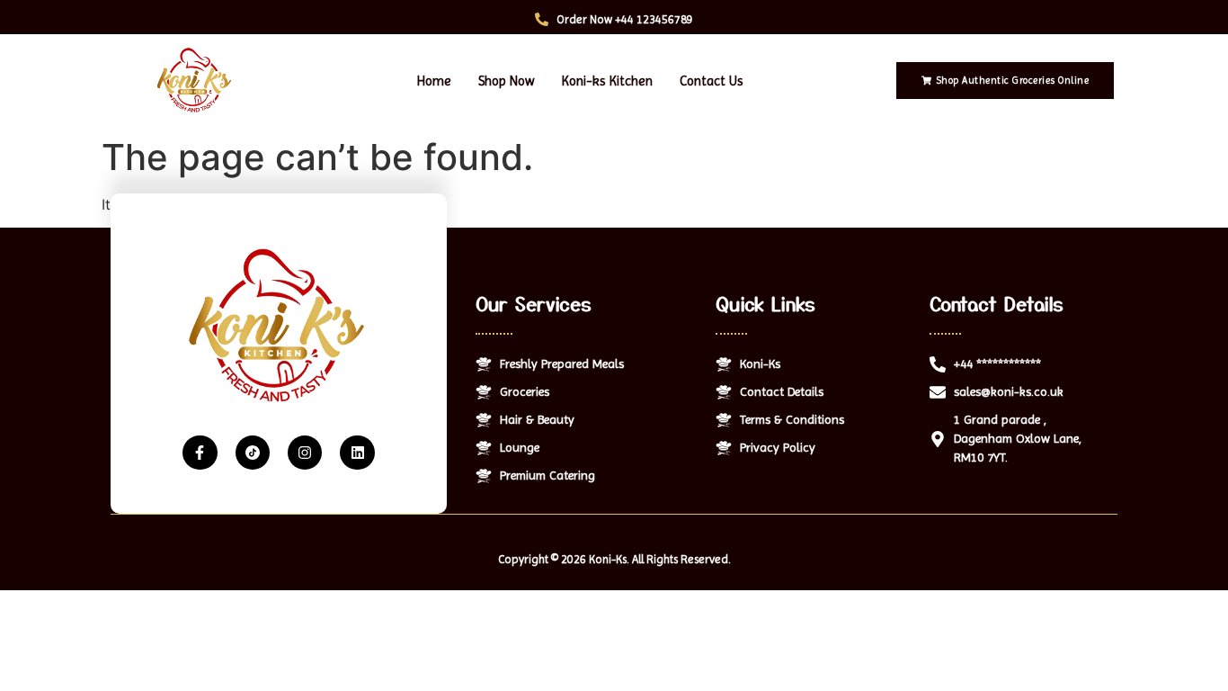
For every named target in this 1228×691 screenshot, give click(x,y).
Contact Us (711, 81)
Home (434, 81)
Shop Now (506, 81)
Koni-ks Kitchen (607, 81)
